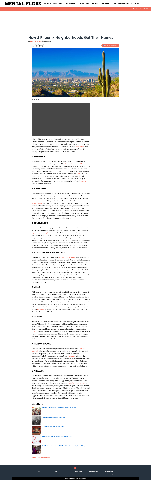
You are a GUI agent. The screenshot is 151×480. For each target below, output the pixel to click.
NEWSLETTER (46, 3)
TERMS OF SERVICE (43, 474)
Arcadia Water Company (77, 383)
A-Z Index (91, 474)
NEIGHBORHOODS (44, 458)
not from (40, 309)
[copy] (42, 45)
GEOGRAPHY (84, 3)
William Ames (37, 203)
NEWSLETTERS (78, 471)
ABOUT (39, 471)
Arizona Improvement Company (76, 164)
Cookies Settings (109, 474)
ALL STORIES (135, 3)
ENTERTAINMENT (71, 3)
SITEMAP (77, 474)
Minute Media (71, 478)
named (83, 181)
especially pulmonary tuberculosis (44, 233)
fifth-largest (80, 146)
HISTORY (95, 3)
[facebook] (133, 8)
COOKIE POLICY (109, 471)
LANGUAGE (104, 3)
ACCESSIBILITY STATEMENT (61, 474)
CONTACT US (58, 471)
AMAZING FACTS (58, 3)
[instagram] (140, 8)
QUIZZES (114, 3)
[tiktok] (144, 8)
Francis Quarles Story (67, 257)
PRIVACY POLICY (93, 471)
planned (72, 356)
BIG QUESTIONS (123, 3)
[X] (137, 8)
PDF (79, 174)
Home (34, 458)
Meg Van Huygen (36, 41)
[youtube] (148, 8)
